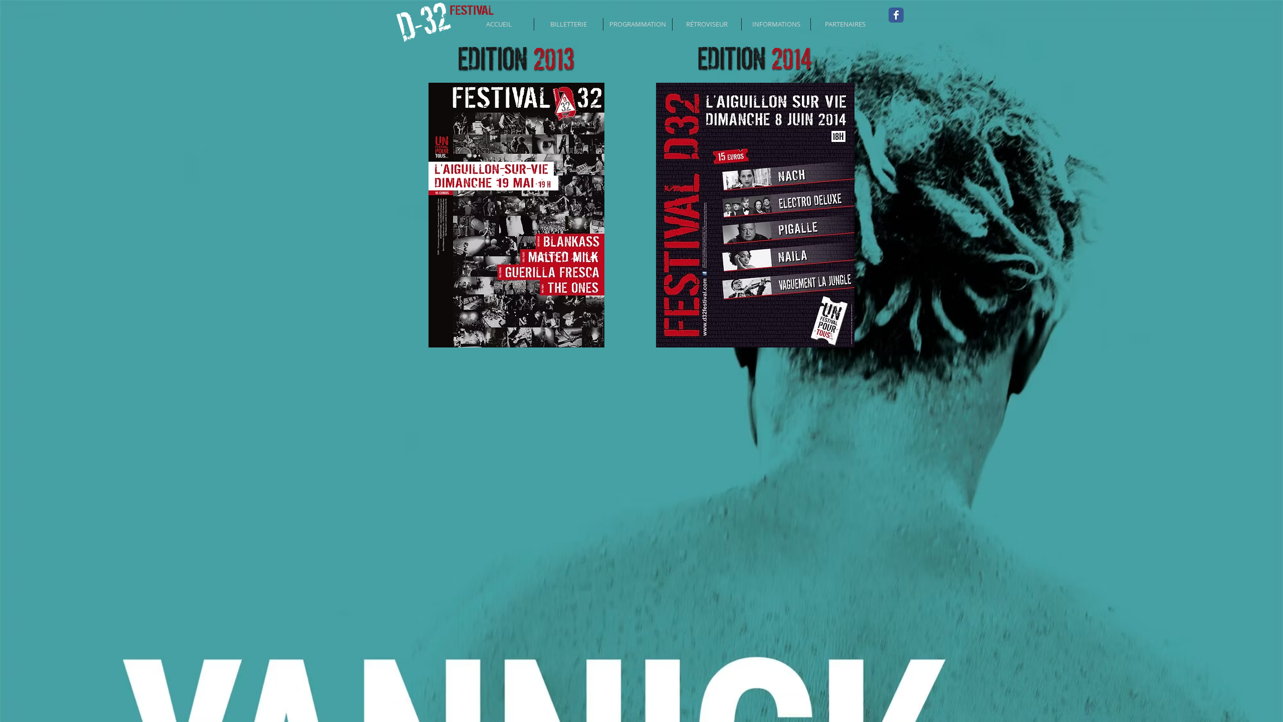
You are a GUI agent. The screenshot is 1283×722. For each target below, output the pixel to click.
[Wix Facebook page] (896, 15)
